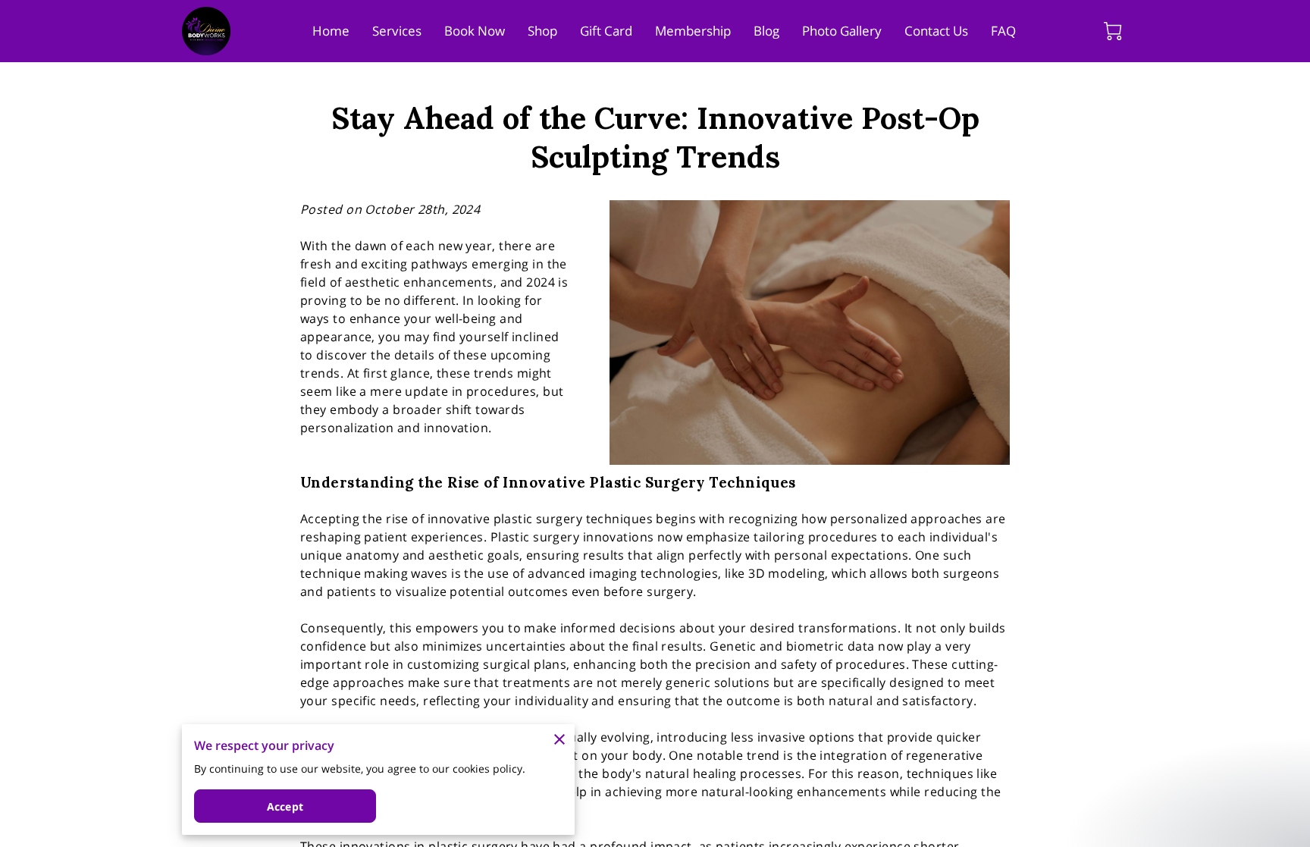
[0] (1113, 31)
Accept (285, 806)
